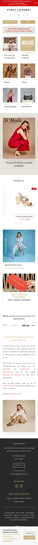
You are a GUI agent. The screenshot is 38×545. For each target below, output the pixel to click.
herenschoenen (25, 369)
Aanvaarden (29, 537)
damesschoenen (8, 372)
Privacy (32, 515)
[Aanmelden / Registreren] (23, 15)
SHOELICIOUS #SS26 (14, 266)
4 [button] (20, 222)
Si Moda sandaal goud (19, 216)
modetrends (6, 386)
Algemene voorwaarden (21, 515)
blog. (13, 388)
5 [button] (22, 222)
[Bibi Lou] (19, 325)
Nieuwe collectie (10, 21)
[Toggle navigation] (10, 15)
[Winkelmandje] (27, 15)
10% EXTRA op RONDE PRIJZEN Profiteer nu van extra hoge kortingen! (19, 30)
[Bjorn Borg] (30, 325)
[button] (14, 15)
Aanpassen (29, 533)
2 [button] (17, 222)
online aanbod (15, 394)
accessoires (17, 375)
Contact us (19, 465)
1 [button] (15, 222)
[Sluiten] (35, 3)
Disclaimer (8, 517)
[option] (19, 203)
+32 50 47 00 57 (19, 471)
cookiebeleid (7, 541)
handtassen (6, 375)
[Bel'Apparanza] (8, 325)
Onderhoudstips (19, 501)
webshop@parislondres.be (19, 474)
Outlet (28, 21)
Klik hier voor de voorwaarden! (18, 5)
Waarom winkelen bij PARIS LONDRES (19, 498)
